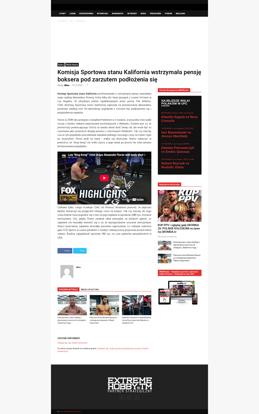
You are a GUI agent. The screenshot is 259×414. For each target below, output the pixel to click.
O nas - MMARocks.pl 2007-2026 (70, 411)
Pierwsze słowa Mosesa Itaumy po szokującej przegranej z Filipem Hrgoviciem (103, 320)
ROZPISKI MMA (86, 13)
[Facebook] (191, 2)
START (62, 13)
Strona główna (62, 21)
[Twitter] (199, 2)
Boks (71, 21)
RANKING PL (118, 13)
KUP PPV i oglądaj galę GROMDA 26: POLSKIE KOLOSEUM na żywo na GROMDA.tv (179, 228)
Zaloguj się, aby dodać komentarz (72, 343)
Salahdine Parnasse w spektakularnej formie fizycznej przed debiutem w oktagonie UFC (136, 320)
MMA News (72, 64)
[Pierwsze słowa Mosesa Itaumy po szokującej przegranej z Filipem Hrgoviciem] (104, 305)
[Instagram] (195, 2)
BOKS (143, 13)
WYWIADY (132, 13)
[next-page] (63, 327)
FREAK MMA (155, 13)
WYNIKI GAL (102, 13)
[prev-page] (59, 327)
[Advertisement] (129, 42)
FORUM (168, 13)
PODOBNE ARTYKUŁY (68, 289)
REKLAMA (180, 13)
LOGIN (73, 13)
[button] (198, 14)
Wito (66, 85)
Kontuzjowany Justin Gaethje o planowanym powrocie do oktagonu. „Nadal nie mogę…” (71, 320)
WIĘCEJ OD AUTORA (90, 289)
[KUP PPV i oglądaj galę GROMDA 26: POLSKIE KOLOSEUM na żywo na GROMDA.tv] (180, 206)
